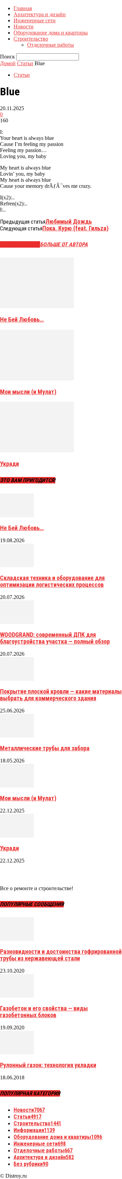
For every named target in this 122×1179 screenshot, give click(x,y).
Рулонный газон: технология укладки (48, 1065)
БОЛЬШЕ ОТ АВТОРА (64, 244)
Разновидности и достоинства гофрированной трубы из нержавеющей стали (61, 955)
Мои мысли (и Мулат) (28, 391)
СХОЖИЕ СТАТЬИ (20, 244)
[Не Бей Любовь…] (37, 306)
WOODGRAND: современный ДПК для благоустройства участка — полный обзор (55, 638)
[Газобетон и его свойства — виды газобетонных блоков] (17, 996)
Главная (23, 8)
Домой (8, 63)
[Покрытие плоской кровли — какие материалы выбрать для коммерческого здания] (17, 679)
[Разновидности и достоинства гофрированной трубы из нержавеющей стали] (17, 939)
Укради (9, 463)
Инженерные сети (35, 20)
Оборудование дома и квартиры (51, 32)
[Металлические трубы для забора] (17, 735)
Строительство (31, 39)
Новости (24, 26)
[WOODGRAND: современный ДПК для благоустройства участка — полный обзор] (17, 622)
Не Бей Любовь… (22, 319)
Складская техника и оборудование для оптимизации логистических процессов (52, 581)
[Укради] (37, 450)
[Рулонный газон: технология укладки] (17, 1052)
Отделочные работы (50, 45)
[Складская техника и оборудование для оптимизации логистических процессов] (17, 565)
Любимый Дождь (68, 221)
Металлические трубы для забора (44, 748)
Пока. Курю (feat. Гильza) (75, 228)
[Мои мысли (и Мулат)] (37, 378)
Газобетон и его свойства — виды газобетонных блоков (44, 1012)
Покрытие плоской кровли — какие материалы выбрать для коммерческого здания (61, 695)
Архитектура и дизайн (40, 14)
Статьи (25, 63)
